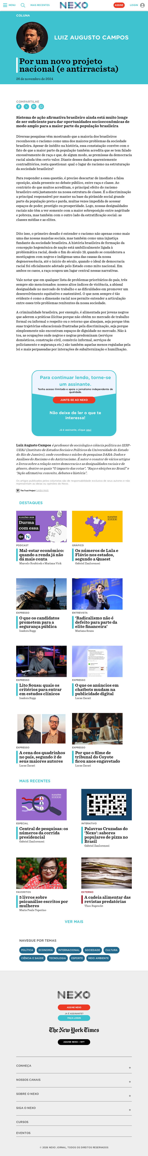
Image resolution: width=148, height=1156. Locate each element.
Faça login (74, 1018)
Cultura (111, 950)
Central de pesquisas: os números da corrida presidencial (43, 833)
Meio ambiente (98, 958)
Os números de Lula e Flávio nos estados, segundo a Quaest (96, 555)
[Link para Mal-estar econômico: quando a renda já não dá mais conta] (41, 526)
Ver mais (74, 922)
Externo (87, 892)
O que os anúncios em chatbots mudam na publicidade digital (97, 689)
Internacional (69, 950)
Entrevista (80, 612)
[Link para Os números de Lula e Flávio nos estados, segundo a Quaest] (97, 526)
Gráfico (78, 545)
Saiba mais (42, 490)
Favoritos (23, 892)
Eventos (23, 1133)
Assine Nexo (74, 1007)
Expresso (22, 612)
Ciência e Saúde (32, 958)
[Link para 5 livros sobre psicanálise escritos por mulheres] (41, 873)
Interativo (89, 823)
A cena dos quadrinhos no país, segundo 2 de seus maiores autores (42, 757)
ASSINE (119, 5)
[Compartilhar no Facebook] (19, 106)
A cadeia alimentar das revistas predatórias (107, 899)
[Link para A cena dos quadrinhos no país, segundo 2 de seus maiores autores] (41, 729)
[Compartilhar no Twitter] (26, 106)
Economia (46, 950)
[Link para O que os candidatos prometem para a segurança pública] (41, 594)
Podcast (22, 545)
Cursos (22, 1122)
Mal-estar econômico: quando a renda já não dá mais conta (41, 555)
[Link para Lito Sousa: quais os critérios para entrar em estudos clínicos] (41, 661)
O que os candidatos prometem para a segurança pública (39, 622)
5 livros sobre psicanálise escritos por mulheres (43, 901)
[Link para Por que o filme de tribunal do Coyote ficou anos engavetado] (97, 729)
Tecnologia (57, 958)
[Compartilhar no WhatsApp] (41, 106)
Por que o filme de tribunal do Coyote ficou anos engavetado (97, 757)
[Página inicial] (74, 5)
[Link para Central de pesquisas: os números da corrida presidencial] (41, 804)
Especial (22, 823)
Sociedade (92, 950)
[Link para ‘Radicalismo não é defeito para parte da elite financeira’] (97, 594)
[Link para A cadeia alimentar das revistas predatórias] (106, 873)
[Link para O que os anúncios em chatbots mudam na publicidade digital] (97, 661)
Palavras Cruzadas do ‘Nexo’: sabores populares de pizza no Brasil (106, 835)
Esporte (77, 958)
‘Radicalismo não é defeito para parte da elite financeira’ (96, 622)
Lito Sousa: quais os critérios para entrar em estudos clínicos (40, 689)
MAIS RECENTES (40, 5)
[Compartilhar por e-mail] (33, 106)
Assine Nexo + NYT (74, 1042)
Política (27, 950)
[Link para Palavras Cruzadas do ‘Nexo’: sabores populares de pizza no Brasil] (106, 804)
